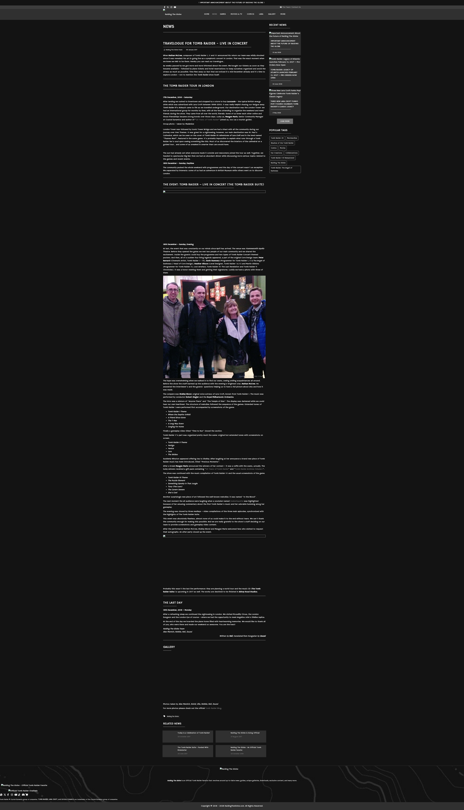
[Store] (26, 794)
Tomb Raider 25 (277, 138)
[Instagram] (171, 7)
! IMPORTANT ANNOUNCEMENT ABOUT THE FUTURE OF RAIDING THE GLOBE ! (232, 2)
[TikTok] (19, 794)
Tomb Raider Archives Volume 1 (249, 469)
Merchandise (292, 138)
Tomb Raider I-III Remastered (282, 158)
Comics (250, 14)
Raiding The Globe (173, 716)
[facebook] (164, 7)
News (214, 14)
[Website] (1, 794)
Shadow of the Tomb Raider (282, 143)
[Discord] (23, 794)
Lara (261, 14)
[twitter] (168, 7)
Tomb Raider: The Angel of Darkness (281, 169)
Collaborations (291, 153)
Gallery (272, 14)
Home (206, 14)
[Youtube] (175, 7)
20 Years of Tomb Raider (207, 120)
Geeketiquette (236, 501)
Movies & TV (236, 14)
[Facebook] (8, 794)
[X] (5, 794)
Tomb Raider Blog (213, 708)
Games (223, 14)
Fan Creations (276, 153)
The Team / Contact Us (291, 7)
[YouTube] (15, 794)
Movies (282, 148)
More (282, 14)
